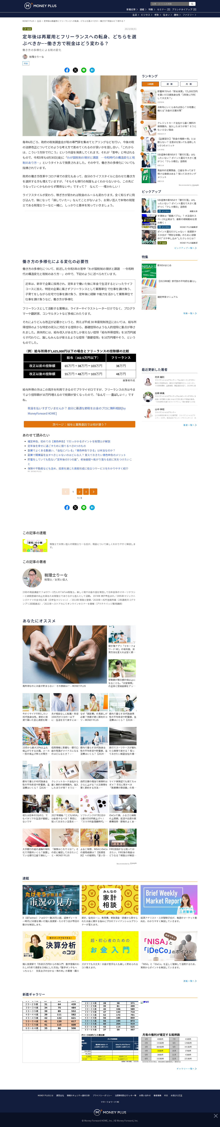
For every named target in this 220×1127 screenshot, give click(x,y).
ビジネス (145, 14)
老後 (156, 14)
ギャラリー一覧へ (186, 1068)
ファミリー (188, 14)
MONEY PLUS (28, 21)
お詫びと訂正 (176, 1095)
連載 (142, 9)
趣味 (176, 14)
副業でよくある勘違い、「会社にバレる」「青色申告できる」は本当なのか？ (71, 450)
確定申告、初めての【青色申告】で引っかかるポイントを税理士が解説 (69, 441)
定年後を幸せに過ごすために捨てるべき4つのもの (57, 446)
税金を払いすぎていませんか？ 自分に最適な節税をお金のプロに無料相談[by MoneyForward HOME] (76, 410)
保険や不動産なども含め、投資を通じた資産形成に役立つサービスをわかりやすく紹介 (78, 468)
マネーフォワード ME (110, 1101)
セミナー (163, 9)
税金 (26, 63)
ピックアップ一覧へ (184, 248)
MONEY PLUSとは (45, 1095)
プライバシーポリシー (102, 1095)
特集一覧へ (189, 313)
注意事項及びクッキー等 (125, 1095)
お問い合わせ (145, 1095)
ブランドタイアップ (184, 9)
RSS (166, 1095)
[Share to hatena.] (92, 70)
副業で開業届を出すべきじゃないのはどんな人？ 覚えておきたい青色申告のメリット (77, 455)
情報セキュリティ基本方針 (78, 1095)
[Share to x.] (75, 70)
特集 (150, 9)
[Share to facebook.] (67, 70)
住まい (166, 14)
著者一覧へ (189, 425)
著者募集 (157, 1095)
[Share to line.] (83, 70)
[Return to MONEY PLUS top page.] (40, 6)
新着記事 (131, 9)
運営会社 (60, 1095)
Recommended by (123, 863)
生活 (134, 14)
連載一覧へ (189, 980)
